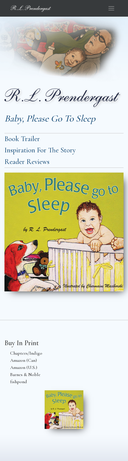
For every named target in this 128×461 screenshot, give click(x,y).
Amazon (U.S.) (23, 367)
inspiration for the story (40, 150)
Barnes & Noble (25, 375)
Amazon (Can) (23, 360)
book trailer (22, 139)
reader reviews (26, 161)
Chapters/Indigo (26, 353)
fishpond (18, 382)
